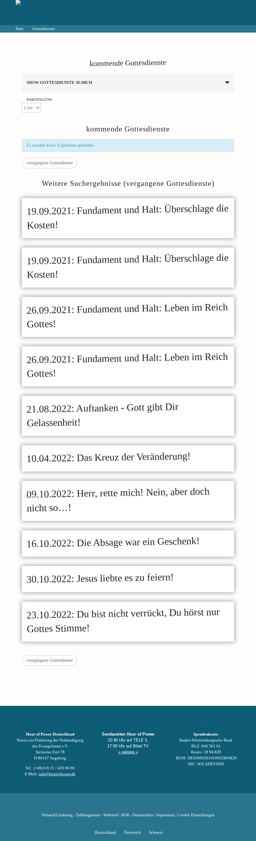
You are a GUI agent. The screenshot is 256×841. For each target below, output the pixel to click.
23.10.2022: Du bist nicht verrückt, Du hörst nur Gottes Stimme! (123, 620)
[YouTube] (117, 805)
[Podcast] (149, 805)
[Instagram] (128, 805)
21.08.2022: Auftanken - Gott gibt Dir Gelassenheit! (102, 414)
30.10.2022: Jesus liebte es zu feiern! (100, 578)
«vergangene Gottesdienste (49, 163)
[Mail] (160, 805)
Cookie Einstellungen (196, 815)
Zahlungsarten (88, 815)
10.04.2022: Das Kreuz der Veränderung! (109, 457)
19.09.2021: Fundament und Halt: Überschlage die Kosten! (127, 216)
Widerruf (110, 815)
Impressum (165, 815)
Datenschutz (142, 815)
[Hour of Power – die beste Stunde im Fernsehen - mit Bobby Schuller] (50, 12)
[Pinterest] (138, 805)
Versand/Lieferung (57, 815)
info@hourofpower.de (57, 774)
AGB (125, 815)
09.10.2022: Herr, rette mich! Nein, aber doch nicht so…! (117, 499)
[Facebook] (96, 805)
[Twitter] (106, 805)
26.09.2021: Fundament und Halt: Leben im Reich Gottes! (127, 315)
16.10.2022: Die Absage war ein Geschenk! (113, 542)
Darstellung (39, 99)
